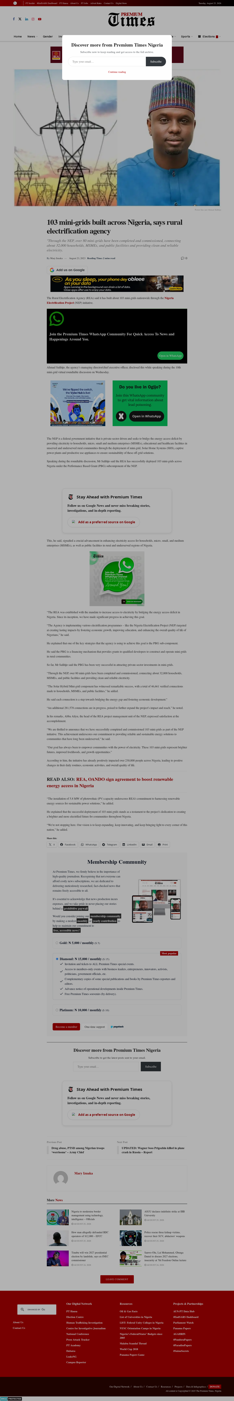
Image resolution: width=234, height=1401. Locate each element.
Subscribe (156, 61)
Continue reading (117, 72)
